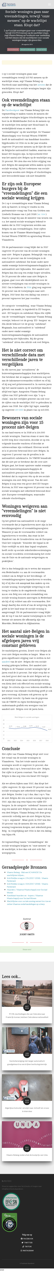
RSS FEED (7, 1181)
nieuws (42, 84)
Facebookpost (12, 110)
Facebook (28, 1239)
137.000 (19, 410)
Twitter (27, 1242)
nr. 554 (42, 214)
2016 (29, 287)
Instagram (28, 1250)
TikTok (28, 1246)
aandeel (6, 661)
